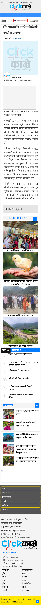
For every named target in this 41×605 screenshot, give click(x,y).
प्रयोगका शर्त (6, 497)
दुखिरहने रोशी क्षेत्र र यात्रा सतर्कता (19, 378)
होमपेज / (8, 38)
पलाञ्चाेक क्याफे (27, 570)
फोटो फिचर (26, 590)
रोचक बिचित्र (26, 583)
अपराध (24, 580)
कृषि (3, 573)
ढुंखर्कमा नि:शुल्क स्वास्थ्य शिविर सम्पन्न (20, 354)
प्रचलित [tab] (15, 350)
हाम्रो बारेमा (6, 509)
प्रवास (4, 577)
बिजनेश (24, 577)
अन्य (23, 573)
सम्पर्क (4, 501)
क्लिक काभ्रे (16, 77)
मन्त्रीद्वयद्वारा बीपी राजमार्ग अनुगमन (19, 370)
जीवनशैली (5, 570)
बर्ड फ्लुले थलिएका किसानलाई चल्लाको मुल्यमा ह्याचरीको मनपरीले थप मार (23, 363)
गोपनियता (5, 492)
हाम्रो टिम (5, 505)
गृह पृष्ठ (4, 488)
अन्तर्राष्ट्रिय (5, 587)
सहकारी (4, 590)
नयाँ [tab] (4, 350)
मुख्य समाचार (17, 38)
